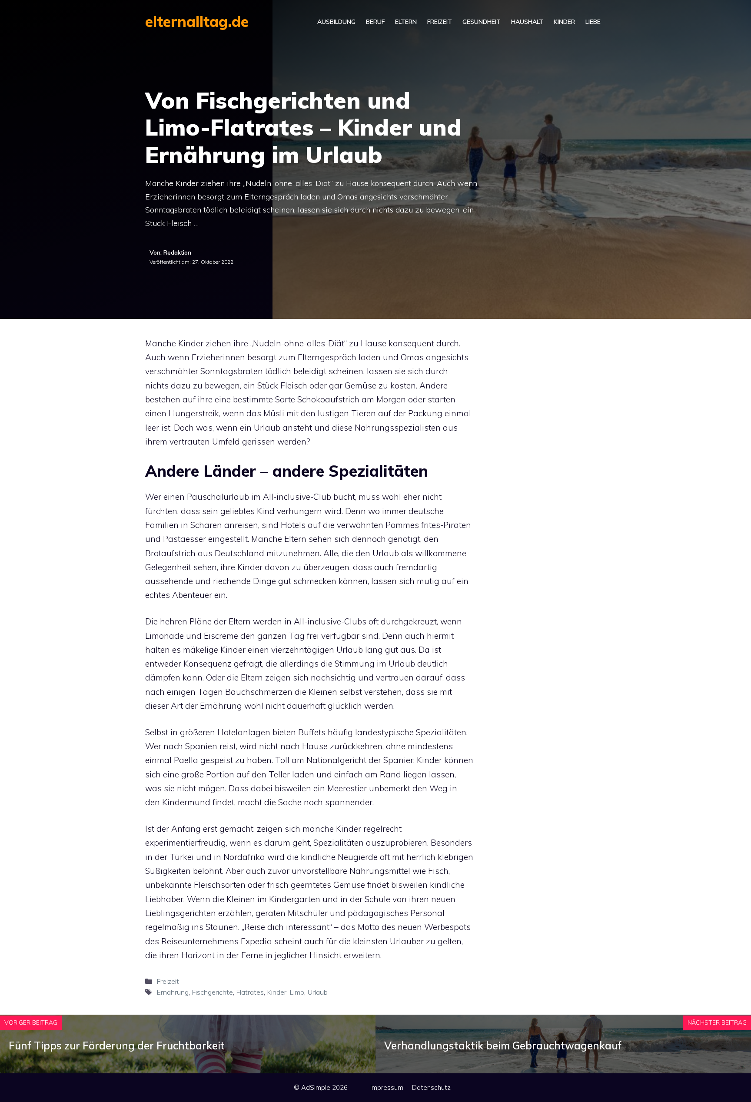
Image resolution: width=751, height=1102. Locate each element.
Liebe (593, 22)
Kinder (564, 22)
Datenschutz (431, 1087)
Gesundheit (481, 22)
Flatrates (250, 992)
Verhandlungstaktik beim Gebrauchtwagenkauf (502, 1045)
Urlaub (317, 992)
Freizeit (439, 22)
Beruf (375, 22)
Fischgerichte (212, 992)
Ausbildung (336, 22)
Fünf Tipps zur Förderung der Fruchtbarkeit (117, 1045)
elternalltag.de (197, 21)
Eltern (406, 22)
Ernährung (172, 992)
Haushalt (527, 22)
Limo (296, 992)
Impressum (386, 1087)
